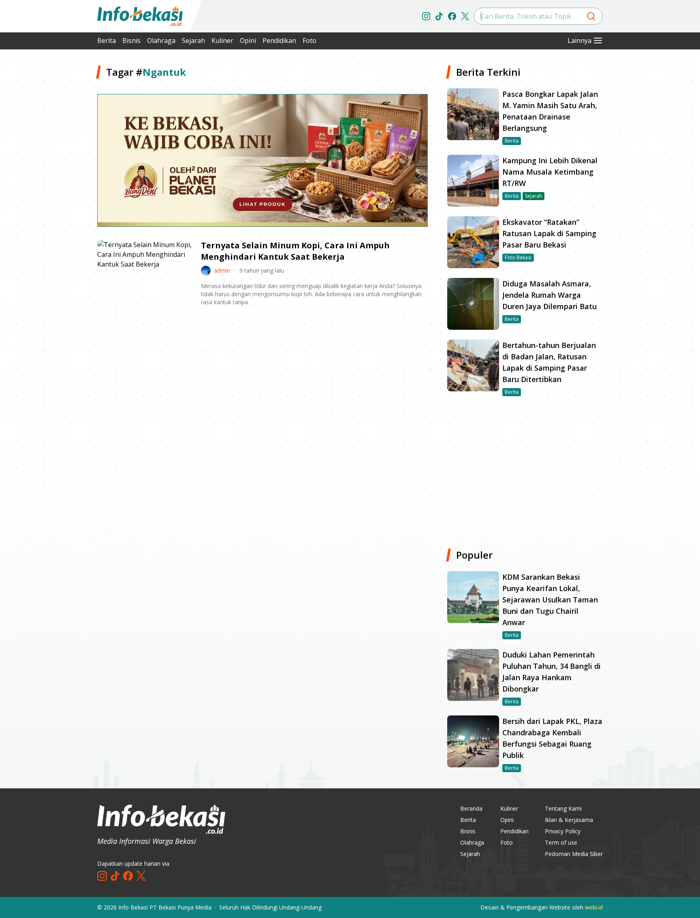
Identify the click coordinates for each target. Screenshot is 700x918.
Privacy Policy (562, 831)
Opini (248, 40)
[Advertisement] (54, 186)
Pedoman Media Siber (574, 854)
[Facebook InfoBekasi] (452, 16)
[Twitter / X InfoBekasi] (465, 16)
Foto (309, 40)
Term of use (561, 842)
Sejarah (193, 40)
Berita (106, 40)
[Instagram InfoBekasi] (426, 16)
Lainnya (579, 40)
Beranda (471, 808)
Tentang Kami (563, 808)
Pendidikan (279, 40)
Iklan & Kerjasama (569, 820)
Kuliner (222, 40)
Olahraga (161, 40)
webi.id (594, 907)
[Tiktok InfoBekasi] (439, 16)
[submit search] (591, 16)
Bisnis (131, 40)
